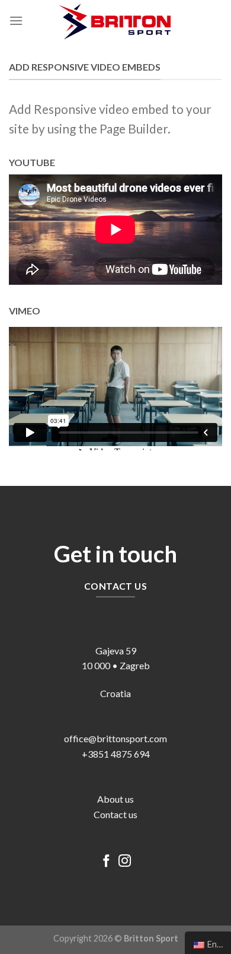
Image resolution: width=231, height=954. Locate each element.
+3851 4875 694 (116, 753)
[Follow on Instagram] (124, 862)
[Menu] (16, 20)
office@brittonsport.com (115, 738)
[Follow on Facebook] (106, 862)
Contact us (115, 814)
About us (115, 798)
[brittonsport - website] (115, 20)
